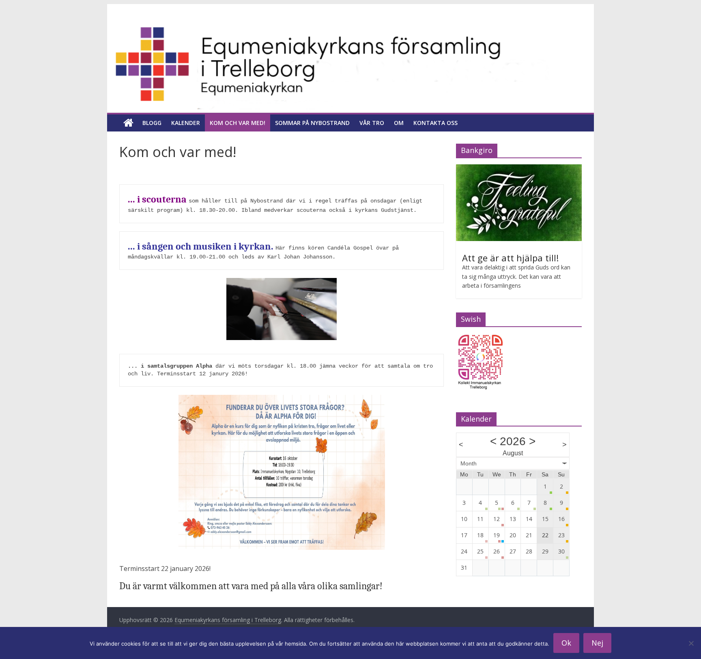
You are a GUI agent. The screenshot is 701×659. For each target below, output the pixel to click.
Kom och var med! (237, 123)
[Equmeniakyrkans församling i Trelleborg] (350, 27)
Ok (566, 643)
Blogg (151, 123)
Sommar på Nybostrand (312, 123)
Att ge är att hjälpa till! (510, 258)
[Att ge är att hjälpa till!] (519, 168)
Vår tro (371, 123)
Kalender (185, 123)
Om (399, 123)
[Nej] (691, 643)
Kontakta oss (435, 123)
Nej (597, 643)
